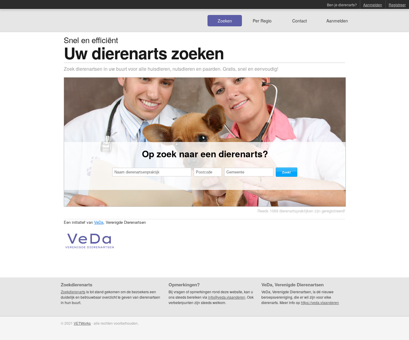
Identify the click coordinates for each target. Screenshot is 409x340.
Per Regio (262, 21)
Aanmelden (372, 4)
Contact (299, 21)
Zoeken (225, 21)
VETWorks (82, 323)
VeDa (98, 222)
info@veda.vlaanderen (226, 297)
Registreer (397, 4)
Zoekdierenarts (73, 291)
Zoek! (286, 172)
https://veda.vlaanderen (320, 302)
